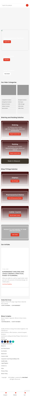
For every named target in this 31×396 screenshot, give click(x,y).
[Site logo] (15, 1)
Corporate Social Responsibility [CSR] (10, 358)
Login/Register (4, 363)
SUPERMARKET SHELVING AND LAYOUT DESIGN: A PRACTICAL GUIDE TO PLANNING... (13, 273)
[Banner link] (15, 40)
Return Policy (4, 373)
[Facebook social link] (2, 342)
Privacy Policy (4, 371)
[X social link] (5, 342)
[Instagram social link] (8, 342)
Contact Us (4, 365)
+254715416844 (5, 305)
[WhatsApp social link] (13, 342)
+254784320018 (5, 321)
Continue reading (7, 284)
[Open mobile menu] (1, 1)
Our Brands (4, 351)
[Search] (27, 5)
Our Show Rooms (5, 348)
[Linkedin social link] (10, 342)
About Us (3, 346)
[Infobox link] (15, 300)
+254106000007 (16, 305)
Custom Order (4, 356)
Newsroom (4, 353)
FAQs (2, 368)
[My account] (28, 1)
